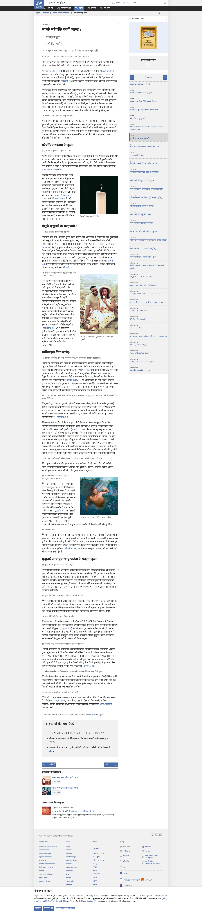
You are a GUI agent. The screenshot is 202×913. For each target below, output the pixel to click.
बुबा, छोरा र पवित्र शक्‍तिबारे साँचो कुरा (143, 284)
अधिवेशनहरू (96, 874)
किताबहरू (46, 13)
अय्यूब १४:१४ (59, 700)
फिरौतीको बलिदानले (51, 71)
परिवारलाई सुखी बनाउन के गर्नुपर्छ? (142, 205)
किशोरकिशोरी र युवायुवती (46, 868)
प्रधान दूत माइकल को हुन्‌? (139, 343)
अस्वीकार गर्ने (48, 908)
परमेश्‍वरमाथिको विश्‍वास (45, 874)
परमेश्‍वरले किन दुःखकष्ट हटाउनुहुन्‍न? (142, 179)
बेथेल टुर (95, 864)
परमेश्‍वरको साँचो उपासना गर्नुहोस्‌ (141, 222)
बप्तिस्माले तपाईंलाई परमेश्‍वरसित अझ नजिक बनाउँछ (148, 239)
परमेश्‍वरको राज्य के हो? (138, 154)
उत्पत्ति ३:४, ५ (77, 429)
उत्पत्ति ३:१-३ (62, 417)
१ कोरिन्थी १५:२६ (69, 548)
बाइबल (68, 847)
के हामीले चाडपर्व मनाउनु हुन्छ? (140, 369)
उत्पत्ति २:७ (47, 517)
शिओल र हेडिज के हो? (138, 318)
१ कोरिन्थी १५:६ (67, 267)
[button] (64, 8)
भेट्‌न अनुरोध (96, 857)
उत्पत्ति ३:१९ (61, 511)
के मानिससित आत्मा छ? (138, 309)
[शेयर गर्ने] (159, 13)
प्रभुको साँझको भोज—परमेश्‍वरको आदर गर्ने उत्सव (147, 301)
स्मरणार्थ (95, 871)
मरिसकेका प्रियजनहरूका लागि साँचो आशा (144, 145)
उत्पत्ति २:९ (88, 370)
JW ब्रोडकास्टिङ (70, 881)
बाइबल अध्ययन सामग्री (45, 854)
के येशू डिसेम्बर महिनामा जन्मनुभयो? (142, 360)
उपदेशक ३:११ (48, 328)
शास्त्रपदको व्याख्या (44, 850)
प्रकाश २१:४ (102, 74)
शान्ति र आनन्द (43, 861)
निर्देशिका (68, 878)
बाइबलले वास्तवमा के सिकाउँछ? (61, 13)
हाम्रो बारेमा (96, 849)
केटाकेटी (41, 871)
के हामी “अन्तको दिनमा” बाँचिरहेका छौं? (144, 162)
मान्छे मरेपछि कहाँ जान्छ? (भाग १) (66, 777)
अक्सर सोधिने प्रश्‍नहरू (99, 853)
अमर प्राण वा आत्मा (50, 169)
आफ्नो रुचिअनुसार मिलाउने (65, 908)
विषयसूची (148, 77)
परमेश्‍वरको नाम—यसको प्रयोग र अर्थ (142, 256)
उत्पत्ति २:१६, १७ (74, 380)
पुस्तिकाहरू (69, 854)
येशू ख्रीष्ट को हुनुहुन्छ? (137, 117)
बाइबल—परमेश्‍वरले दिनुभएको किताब (143, 100)
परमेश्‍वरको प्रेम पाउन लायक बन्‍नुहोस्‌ (142, 247)
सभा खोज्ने (146, 847)
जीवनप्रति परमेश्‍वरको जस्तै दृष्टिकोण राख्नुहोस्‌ (145, 196)
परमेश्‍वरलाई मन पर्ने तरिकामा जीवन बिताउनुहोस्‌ (146, 188)
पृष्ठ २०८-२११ (93, 715)
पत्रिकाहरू (68, 864)
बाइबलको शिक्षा (43, 842)
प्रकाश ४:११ (89, 666)
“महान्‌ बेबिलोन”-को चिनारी (139, 352)
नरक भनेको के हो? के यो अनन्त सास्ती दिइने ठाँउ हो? (74, 811)
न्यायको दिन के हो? (136, 326)
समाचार (95, 842)
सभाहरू (95, 867)
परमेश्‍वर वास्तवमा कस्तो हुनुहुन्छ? (141, 91)
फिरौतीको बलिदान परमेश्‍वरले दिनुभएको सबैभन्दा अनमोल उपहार (147, 127)
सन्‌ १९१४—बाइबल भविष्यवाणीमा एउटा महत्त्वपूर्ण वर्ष (148, 335)
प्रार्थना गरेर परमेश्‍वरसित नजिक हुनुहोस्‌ (143, 230)
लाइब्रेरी (38, 13)
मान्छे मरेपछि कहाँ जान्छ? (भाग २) (66, 788)
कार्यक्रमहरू (69, 871)
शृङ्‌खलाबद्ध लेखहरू (71, 861)
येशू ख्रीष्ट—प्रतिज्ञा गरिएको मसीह (141, 276)
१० (45, 198)
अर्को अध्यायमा (106, 704)
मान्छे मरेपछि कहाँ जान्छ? (139, 137)
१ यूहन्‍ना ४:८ (66, 628)
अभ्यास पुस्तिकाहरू (71, 868)
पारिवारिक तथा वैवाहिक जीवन (47, 864)
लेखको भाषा (134, 19)
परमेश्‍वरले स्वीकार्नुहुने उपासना (140, 213)
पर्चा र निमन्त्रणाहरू (71, 857)
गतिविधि (95, 878)
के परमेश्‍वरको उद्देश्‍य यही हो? (140, 84)
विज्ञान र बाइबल (43, 878)
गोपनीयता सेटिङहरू (93, 901)
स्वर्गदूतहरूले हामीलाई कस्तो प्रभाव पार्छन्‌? (144, 171)
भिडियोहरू (69, 885)
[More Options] (164, 13)
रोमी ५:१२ (77, 541)
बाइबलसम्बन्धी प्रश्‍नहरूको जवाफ (48, 847)
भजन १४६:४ (60, 198)
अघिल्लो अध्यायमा (106, 71)
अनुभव (95, 881)
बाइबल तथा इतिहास (44, 881)
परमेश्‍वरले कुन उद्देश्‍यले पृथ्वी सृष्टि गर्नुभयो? (144, 108)
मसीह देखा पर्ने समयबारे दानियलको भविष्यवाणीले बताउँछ (147, 266)
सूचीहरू (68, 874)
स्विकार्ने (38, 908)
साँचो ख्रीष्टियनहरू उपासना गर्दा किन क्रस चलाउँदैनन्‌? (148, 292)
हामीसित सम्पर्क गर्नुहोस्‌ (99, 860)
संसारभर (95, 885)
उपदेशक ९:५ (66, 81)
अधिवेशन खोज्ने (126, 851)
